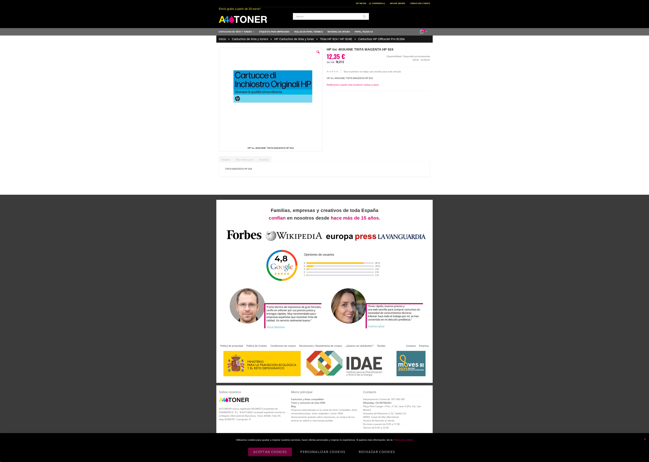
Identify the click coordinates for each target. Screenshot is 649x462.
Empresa (424, 345)
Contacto (411, 345)
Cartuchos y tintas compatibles (307, 399)
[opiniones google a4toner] (324, 241)
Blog (293, 406)
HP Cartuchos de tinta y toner (294, 39)
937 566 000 (361, 3)
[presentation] (226, 159)
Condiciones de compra (283, 345)
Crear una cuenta (420, 3)
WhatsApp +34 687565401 (377, 402)
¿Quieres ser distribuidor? (359, 345)
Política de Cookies (256, 345)
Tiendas (381, 345)
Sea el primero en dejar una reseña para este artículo (372, 71)
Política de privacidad (231, 345)
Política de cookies (403, 439)
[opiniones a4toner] (273, 329)
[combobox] (331, 16)
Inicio (222, 39)
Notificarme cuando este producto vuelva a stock (353, 84)
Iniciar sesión (397, 3)
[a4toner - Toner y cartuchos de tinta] (243, 19)
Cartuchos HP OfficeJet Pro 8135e (381, 39)
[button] (318, 54)
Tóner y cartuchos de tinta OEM (308, 402)
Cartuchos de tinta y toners (250, 39)
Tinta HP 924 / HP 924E (336, 39)
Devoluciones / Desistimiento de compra (320, 345)
